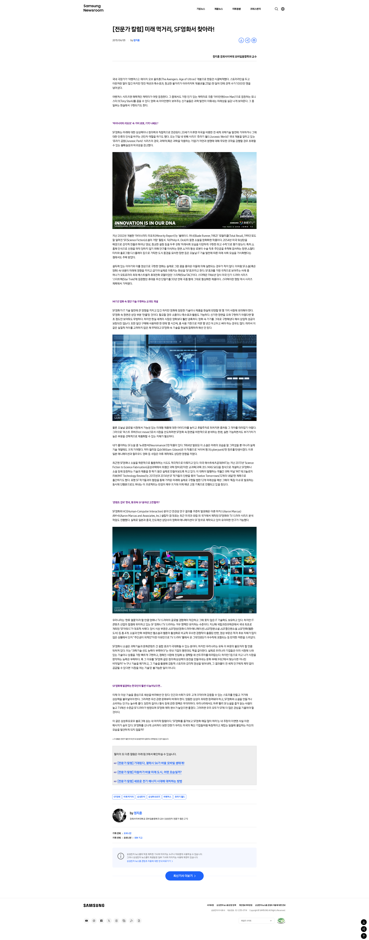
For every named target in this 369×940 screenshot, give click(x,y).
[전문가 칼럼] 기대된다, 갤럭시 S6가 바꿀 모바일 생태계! (150, 763)
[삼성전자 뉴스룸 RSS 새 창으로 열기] (131, 921)
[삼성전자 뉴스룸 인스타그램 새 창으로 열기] (94, 921)
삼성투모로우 (154, 796)
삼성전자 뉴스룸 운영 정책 (226, 905)
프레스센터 (255, 9)
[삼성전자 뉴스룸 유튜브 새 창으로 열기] (86, 921)
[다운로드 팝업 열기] (364, 922)
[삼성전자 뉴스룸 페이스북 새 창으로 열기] (101, 921)
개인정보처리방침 (245, 905)
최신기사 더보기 (183, 876)
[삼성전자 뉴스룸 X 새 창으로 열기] (109, 921)
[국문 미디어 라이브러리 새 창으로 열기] (124, 921)
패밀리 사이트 (246, 921)
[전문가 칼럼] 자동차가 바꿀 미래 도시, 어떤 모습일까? (149, 772)
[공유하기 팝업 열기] (364, 929)
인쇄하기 (254, 40)
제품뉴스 (218, 9)
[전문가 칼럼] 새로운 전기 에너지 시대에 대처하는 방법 (149, 781)
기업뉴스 (201, 9)
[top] (364, 936)
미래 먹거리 (129, 796)
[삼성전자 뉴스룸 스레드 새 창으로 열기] (116, 921)
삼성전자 (141, 796)
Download (241, 40)
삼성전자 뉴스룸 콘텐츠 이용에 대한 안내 (270, 905)
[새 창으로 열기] (281, 921)
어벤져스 (167, 796)
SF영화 (117, 796)
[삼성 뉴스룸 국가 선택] (282, 9)
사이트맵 (210, 905)
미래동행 (236, 9)
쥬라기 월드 (180, 796)
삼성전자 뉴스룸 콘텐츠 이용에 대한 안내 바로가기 (149, 861)
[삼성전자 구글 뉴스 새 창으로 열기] (139, 921)
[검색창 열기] (276, 9)
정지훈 (136, 40)
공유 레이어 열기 (247, 40)
